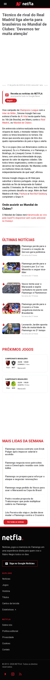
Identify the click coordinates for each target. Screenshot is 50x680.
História (6, 591)
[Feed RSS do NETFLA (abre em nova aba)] (20, 674)
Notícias (6, 579)
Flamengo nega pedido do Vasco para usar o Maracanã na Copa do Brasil (25, 489)
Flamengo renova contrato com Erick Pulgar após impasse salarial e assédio (24, 452)
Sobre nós (7, 625)
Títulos (5, 597)
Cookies (6, 643)
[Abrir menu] (5, 4)
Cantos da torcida (10, 603)
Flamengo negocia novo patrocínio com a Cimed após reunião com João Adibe (24, 465)
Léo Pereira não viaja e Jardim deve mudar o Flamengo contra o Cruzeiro (24, 514)
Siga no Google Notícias (20, 564)
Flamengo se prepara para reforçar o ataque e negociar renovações (25, 477)
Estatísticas (9, 610)
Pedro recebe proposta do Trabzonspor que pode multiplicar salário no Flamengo (23, 501)
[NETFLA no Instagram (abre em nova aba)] (13, 674)
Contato (6, 649)
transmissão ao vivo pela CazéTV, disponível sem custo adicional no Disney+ (24, 218)
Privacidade (8, 637)
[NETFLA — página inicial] (25, 4)
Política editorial (10, 631)
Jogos (5, 585)
